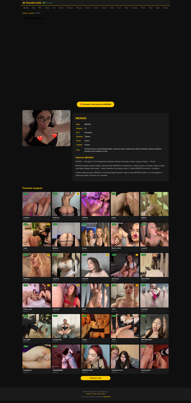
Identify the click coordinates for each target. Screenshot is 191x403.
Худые (158, 8)
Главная (24, 13)
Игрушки (165, 8)
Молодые (79, 8)
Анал (54, 8)
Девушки (26, 8)
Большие (104, 8)
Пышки (151, 8)
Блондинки (70, 8)
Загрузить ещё (95, 378)
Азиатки (47, 8)
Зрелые (61, 8)
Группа (119, 8)
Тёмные (143, 8)
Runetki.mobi (33, 2)
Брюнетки (88, 8)
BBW (39, 8)
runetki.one (99, 396)
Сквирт (126, 8)
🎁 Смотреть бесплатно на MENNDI (95, 104)
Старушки (134, 8)
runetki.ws (92, 396)
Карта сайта (101, 394)
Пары (33, 8)
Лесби (112, 8)
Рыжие (96, 8)
